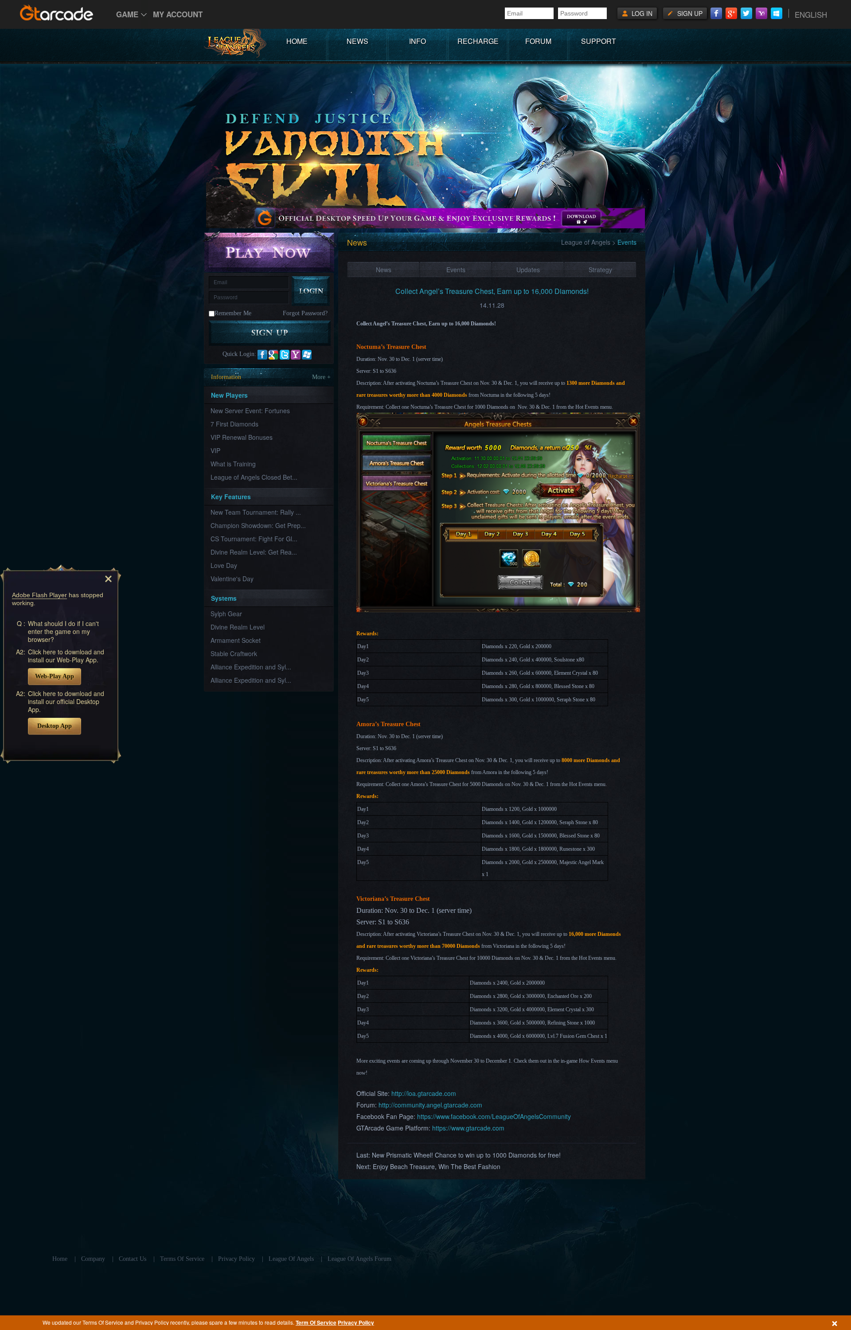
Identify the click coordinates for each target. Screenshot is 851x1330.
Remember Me (233, 313)
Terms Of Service (182, 1259)
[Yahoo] (761, 13)
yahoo (296, 355)
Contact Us (132, 1259)
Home (59, 1259)
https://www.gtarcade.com (468, 1127)
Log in (642, 13)
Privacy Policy (356, 1322)
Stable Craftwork (234, 653)
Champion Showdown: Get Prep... (258, 525)
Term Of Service (316, 1322)
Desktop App (54, 726)
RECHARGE (478, 41)
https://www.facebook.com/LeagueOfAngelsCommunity (494, 1116)
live (307, 355)
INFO (417, 41)
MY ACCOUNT (178, 14)
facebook (262, 355)
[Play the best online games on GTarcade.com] (57, 12)
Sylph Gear (226, 613)
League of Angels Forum (359, 1259)
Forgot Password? (305, 313)
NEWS (357, 41)
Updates (528, 269)
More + (321, 377)
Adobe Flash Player (39, 594)
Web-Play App (54, 676)
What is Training (233, 463)
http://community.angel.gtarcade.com (430, 1104)
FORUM (538, 41)
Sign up (690, 13)
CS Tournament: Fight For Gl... (254, 538)
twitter (284, 355)
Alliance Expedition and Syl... (251, 666)
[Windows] (776, 13)
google (273, 355)
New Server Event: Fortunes (250, 410)
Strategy (600, 269)
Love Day (224, 565)
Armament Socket (236, 640)
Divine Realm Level (238, 626)
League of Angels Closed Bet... (254, 477)
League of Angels (585, 242)
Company (93, 1259)
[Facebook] (716, 13)
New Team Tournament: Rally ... (256, 512)
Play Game (270, 251)
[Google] (731, 13)
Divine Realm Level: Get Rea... (254, 552)
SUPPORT (598, 41)
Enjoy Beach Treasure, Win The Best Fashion (436, 1166)
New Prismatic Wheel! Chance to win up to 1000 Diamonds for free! (466, 1154)
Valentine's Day (232, 578)
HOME (297, 41)
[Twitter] (746, 13)
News (383, 269)
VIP (215, 450)
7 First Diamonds (234, 423)
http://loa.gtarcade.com (423, 1093)
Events (455, 269)
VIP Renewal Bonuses (242, 437)
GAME (127, 14)
